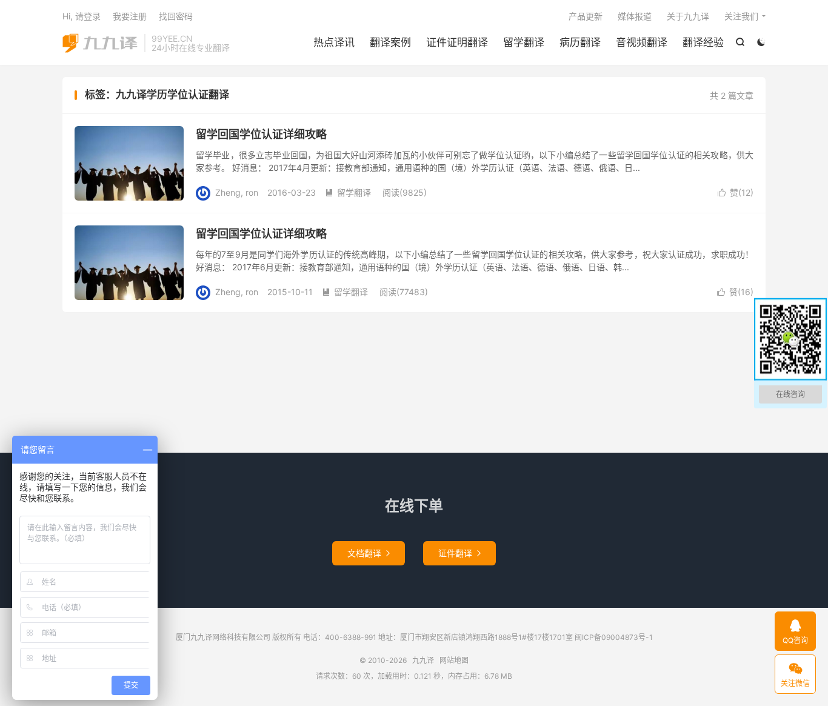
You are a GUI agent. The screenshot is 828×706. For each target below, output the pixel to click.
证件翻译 (459, 553)
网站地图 (454, 660)
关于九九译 (688, 16)
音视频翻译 (641, 42)
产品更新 (586, 16)
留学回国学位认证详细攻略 (261, 134)
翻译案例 (390, 42)
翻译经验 (703, 42)
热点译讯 (334, 42)
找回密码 (176, 16)
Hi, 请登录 (81, 16)
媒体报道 (635, 16)
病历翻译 (580, 42)
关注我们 (741, 16)
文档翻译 (368, 553)
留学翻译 (523, 42)
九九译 (100, 43)
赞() (735, 192)
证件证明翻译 (457, 42)
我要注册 (130, 16)
